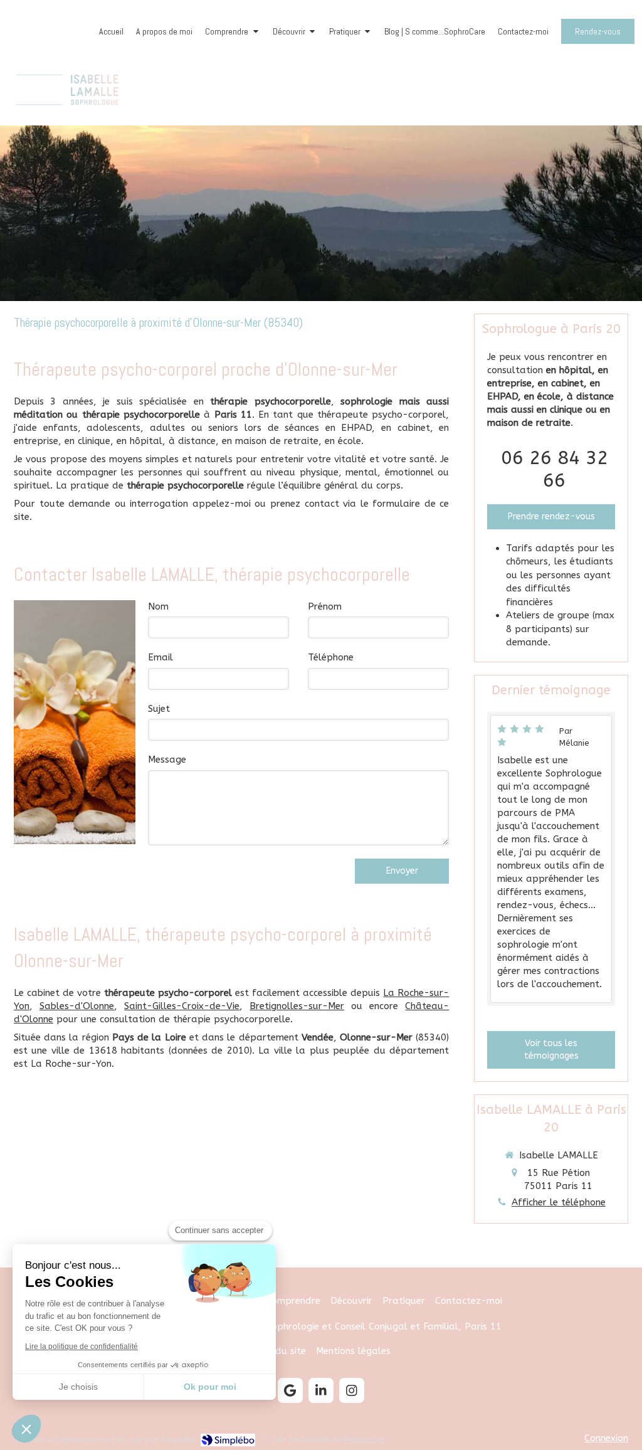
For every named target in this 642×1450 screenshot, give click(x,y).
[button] (26, 1429)
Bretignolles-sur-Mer (297, 1006)
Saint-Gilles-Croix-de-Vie (181, 1006)
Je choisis (78, 1387)
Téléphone (331, 657)
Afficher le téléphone (559, 1202)
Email (160, 657)
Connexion (606, 1438)
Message (167, 759)
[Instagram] (351, 1390)
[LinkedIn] (321, 1390)
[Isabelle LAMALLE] (67, 109)
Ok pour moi (210, 1387)
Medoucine (364, 1439)
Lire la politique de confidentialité (81, 1346)
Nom (158, 606)
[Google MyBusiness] (290, 1390)
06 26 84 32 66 (554, 469)
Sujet (159, 708)
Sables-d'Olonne (76, 1006)
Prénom (325, 606)
